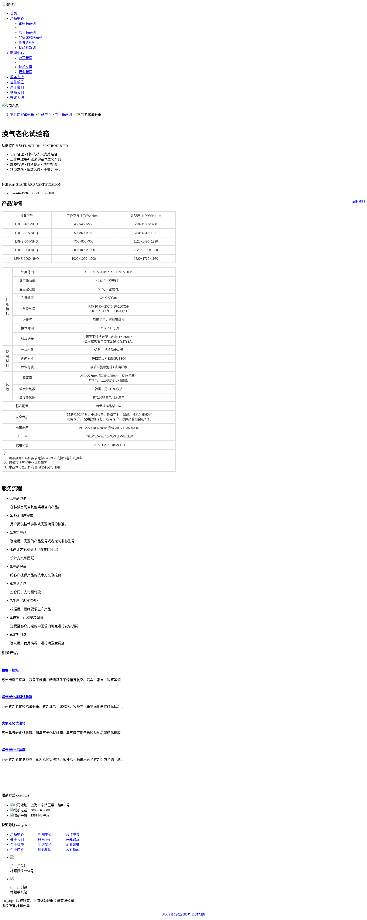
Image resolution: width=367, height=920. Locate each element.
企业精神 (17, 844)
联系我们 (17, 92)
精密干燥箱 (10, 670)
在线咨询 (17, 97)
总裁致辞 (72, 839)
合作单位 (17, 82)
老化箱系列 (27, 32)
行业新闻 (25, 72)
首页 (13, 13)
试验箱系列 (27, 23)
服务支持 (17, 77)
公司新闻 (25, 58)
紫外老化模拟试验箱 (17, 697)
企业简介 (17, 850)
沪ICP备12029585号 (176, 914)
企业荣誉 (72, 844)
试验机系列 (27, 48)
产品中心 (17, 18)
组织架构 (45, 844)
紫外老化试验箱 (13, 750)
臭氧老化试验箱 (13, 723)
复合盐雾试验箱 (22, 114)
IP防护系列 (27, 42)
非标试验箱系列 (30, 37)
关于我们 (17, 87)
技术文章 (25, 67)
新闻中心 (17, 53)
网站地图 (45, 850)
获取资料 (358, 201)
